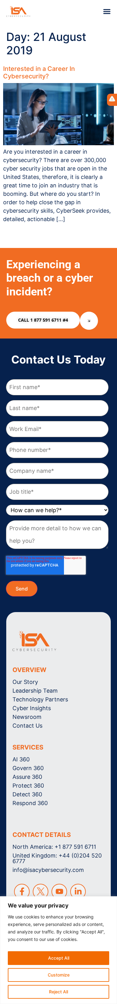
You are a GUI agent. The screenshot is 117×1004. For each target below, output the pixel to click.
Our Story (25, 682)
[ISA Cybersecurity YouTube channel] (59, 891)
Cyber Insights (31, 708)
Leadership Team (35, 690)
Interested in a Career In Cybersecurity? (39, 72)
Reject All (58, 991)
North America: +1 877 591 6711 (54, 846)
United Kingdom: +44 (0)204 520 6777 (57, 858)
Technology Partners (40, 699)
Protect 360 (28, 785)
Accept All (58, 958)
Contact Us (27, 725)
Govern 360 (28, 768)
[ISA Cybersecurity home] (34, 641)
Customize (59, 974)
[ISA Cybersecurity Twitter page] (40, 891)
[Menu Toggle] (107, 11)
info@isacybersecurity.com (48, 870)
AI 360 (21, 759)
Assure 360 (27, 777)
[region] (58, 950)
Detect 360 (27, 794)
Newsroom (26, 717)
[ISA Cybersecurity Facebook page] (22, 891)
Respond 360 (30, 803)
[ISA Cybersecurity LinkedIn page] (78, 891)
